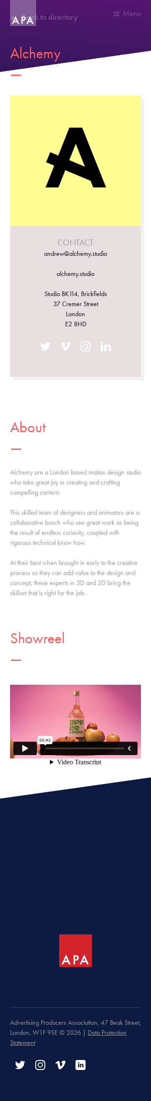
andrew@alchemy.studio (75, 253)
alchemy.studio (75, 273)
